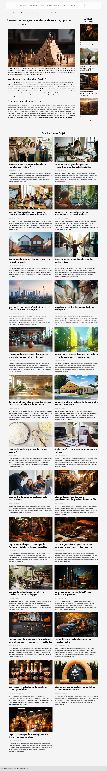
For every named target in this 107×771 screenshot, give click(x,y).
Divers (64, 5)
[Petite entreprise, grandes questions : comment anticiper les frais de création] (76, 149)
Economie (23, 5)
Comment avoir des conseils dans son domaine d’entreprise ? (88, 119)
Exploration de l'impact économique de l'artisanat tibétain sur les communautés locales (27, 547)
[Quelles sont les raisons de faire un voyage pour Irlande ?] (89, 56)
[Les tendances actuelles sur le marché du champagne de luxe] (30, 672)
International (33, 5)
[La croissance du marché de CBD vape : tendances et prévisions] (76, 577)
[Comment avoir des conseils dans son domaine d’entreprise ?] (89, 106)
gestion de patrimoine (28, 82)
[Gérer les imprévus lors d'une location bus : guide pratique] (76, 244)
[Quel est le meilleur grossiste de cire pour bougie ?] (30, 434)
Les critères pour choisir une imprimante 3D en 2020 (88, 93)
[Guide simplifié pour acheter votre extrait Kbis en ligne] (76, 434)
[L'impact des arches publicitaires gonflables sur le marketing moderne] (76, 672)
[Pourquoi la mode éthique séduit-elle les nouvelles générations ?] (30, 149)
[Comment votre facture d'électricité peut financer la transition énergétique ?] (30, 292)
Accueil (9, 13)
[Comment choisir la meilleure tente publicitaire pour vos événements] (76, 387)
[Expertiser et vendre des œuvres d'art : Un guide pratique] (76, 292)
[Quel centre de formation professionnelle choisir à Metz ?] (30, 482)
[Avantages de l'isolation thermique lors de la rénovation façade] (30, 244)
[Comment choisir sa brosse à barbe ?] (89, 32)
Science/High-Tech (53, 5)
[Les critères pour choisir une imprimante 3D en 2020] (89, 81)
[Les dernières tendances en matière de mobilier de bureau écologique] (30, 577)
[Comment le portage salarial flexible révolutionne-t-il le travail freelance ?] (76, 197)
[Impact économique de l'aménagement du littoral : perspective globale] (30, 719)
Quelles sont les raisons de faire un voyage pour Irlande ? (89, 68)
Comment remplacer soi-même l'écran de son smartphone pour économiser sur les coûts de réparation (30, 642)
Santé (42, 5)
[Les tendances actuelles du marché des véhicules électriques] (76, 624)
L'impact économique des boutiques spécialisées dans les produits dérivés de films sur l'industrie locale (76, 499)
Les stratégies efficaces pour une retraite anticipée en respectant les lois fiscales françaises (74, 547)
